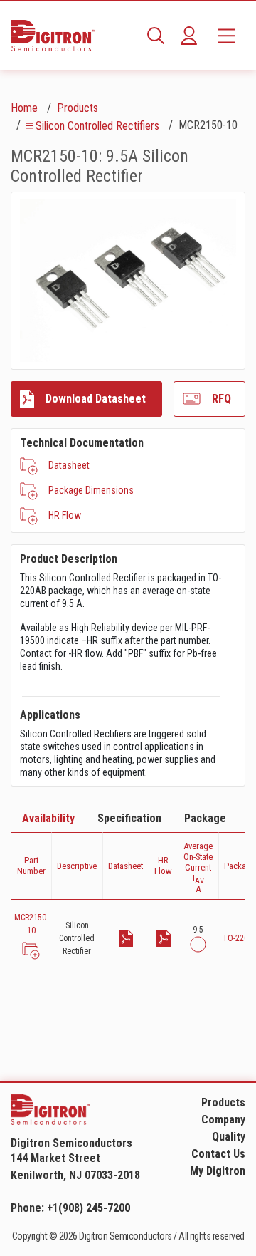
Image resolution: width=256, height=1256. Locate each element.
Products (77, 108)
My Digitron (217, 1171)
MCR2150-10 (31, 924)
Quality (228, 1136)
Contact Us (218, 1154)
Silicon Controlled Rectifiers (97, 126)
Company (223, 1119)
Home (24, 108)
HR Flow (64, 515)
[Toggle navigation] (226, 35)
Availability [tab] (48, 818)
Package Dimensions (91, 490)
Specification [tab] (129, 818)
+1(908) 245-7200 (88, 1208)
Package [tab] (205, 818)
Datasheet (69, 465)
